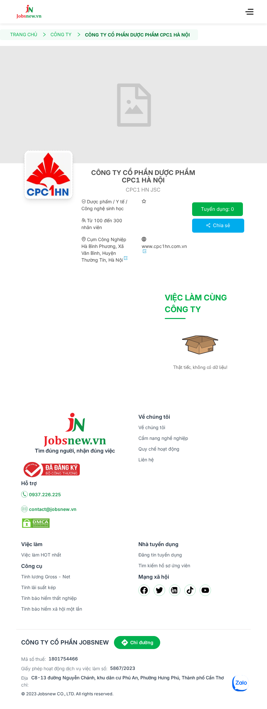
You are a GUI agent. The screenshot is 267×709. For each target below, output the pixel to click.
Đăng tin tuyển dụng (160, 554)
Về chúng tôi (151, 427)
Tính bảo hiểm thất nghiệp (49, 598)
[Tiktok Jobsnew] (190, 590)
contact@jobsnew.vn (53, 509)
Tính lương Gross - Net (45, 576)
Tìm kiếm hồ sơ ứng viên (164, 565)
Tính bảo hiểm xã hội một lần (51, 609)
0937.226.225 (45, 494)
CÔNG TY (61, 34)
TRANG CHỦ (23, 34)
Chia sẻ (221, 225)
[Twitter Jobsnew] (159, 590)
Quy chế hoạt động (158, 449)
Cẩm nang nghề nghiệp (163, 438)
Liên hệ (146, 459)
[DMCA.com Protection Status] (35, 522)
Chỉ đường (141, 642)
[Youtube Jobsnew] (205, 590)
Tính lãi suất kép (38, 587)
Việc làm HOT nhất (41, 554)
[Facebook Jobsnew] (144, 590)
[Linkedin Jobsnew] (174, 590)
